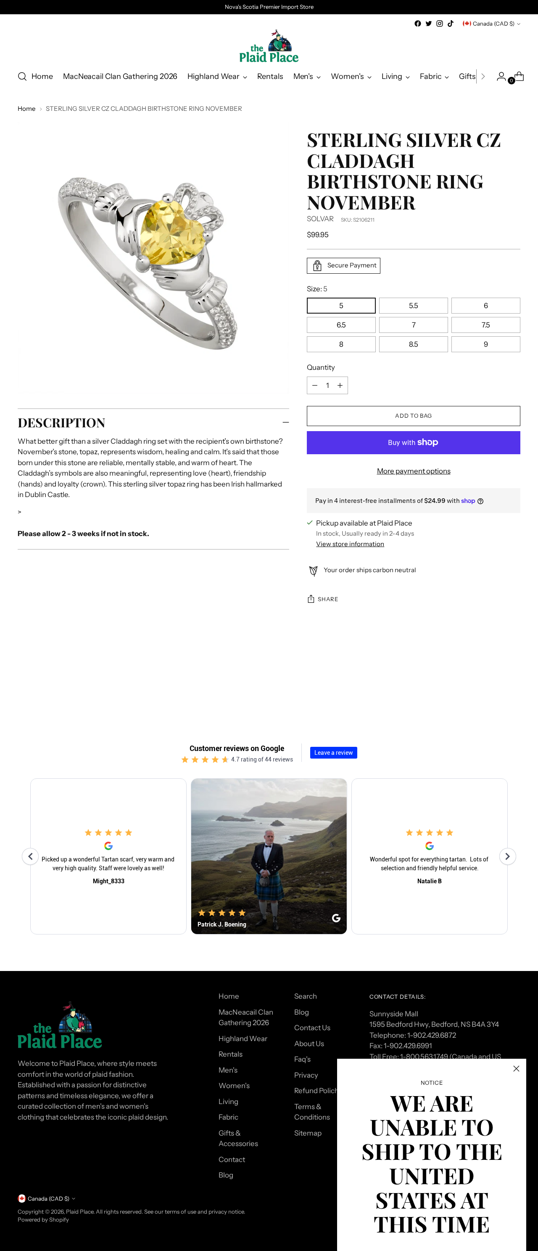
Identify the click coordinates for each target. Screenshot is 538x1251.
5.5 (413, 305)
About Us (309, 1043)
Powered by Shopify (43, 1219)
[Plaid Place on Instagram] (439, 23)
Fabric (228, 1117)
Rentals (231, 1054)
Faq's (302, 1059)
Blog (226, 1175)
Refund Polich (316, 1090)
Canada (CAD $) (493, 23)
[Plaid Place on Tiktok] (450, 23)
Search (305, 996)
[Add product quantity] (314, 385)
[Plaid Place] (269, 45)
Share (328, 599)
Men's (228, 1070)
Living (228, 1101)
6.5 (341, 325)
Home (27, 109)
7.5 (486, 325)
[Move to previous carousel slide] (494, 684)
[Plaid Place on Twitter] (429, 23)
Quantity (321, 367)
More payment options (414, 471)
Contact (232, 1159)
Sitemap (308, 1133)
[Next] (483, 76)
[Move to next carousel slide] (513, 684)
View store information (350, 544)
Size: (317, 289)
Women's (234, 1085)
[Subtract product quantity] (340, 385)
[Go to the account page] (498, 76)
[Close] (516, 1068)
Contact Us (312, 1027)
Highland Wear (243, 1038)
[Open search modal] (22, 76)
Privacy (306, 1075)
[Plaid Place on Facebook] (418, 23)
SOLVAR (320, 219)
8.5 (413, 344)
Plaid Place (79, 1211)
